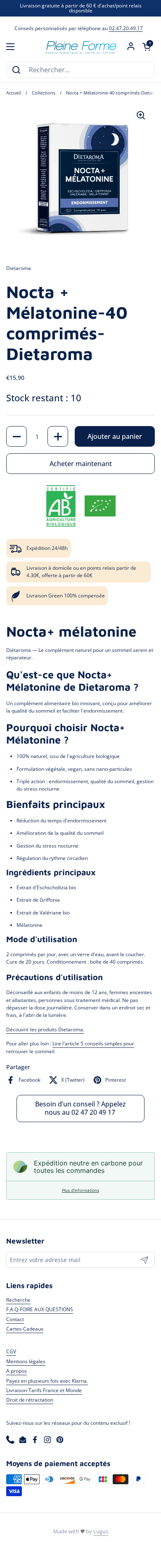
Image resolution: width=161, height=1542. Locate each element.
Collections (43, 93)
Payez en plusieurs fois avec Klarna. (47, 1380)
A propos (16, 1370)
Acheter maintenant (81, 463)
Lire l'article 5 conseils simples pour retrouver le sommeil (70, 1047)
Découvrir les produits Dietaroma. (45, 1029)
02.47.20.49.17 (126, 28)
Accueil (13, 93)
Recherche (18, 1299)
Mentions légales (25, 1361)
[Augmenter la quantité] (57, 436)
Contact (15, 1319)
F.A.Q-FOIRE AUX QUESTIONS (39, 1309)
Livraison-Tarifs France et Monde (44, 1390)
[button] (146, 46)
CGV (11, 1351)
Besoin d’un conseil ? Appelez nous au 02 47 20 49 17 (80, 1108)
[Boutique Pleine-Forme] (80, 46)
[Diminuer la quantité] (16, 436)
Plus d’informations (80, 1190)
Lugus (100, 1531)
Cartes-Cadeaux (24, 1328)
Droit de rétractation (29, 1399)
